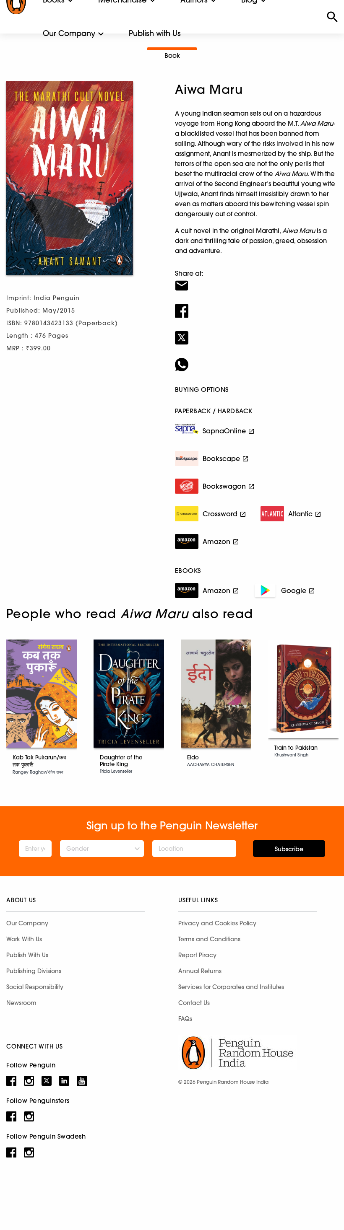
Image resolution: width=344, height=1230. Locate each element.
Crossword (220, 514)
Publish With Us (27, 955)
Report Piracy (197, 955)
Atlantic (300, 514)
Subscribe (289, 849)
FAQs (185, 1019)
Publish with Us (155, 33)
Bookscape (221, 458)
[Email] (256, 280)
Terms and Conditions (209, 939)
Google (293, 590)
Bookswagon (224, 486)
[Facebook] (256, 305)
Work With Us (24, 939)
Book (172, 56)
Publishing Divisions (33, 971)
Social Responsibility (34, 987)
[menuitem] (69, 33)
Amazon (216, 541)
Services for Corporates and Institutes (231, 987)
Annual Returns (200, 971)
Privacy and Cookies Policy (217, 923)
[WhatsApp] (256, 359)
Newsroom (21, 1003)
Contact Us (194, 1003)
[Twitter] (256, 332)
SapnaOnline (224, 431)
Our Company (69, 33)
